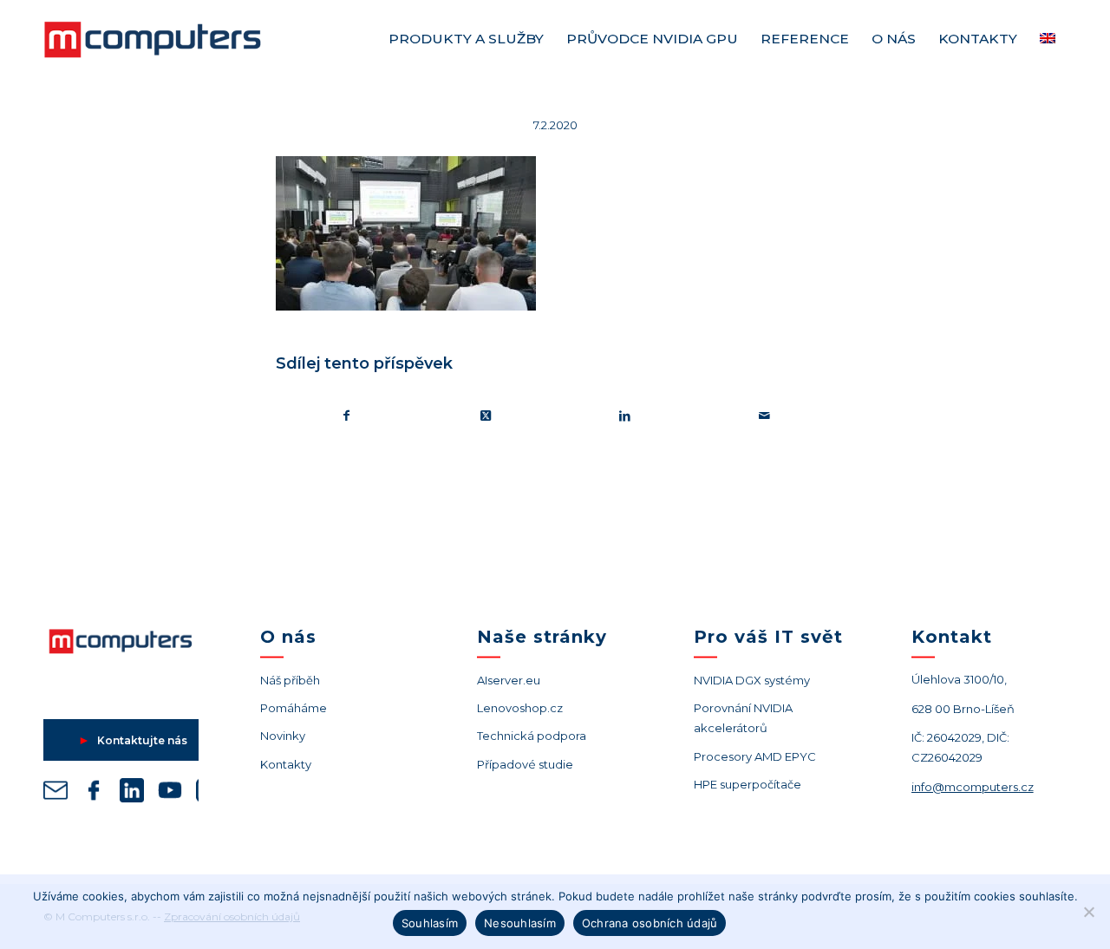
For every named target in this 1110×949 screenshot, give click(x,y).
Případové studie (525, 764)
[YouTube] (170, 793)
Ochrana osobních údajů (650, 923)
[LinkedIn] (132, 793)
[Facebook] (94, 793)
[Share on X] (486, 416)
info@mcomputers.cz (972, 787)
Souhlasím (430, 923)
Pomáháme (293, 708)
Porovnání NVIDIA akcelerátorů (743, 718)
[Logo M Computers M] (173, 39)
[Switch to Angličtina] (1047, 39)
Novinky (282, 736)
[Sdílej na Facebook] (346, 416)
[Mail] (55, 793)
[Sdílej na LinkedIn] (625, 416)
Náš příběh (290, 680)
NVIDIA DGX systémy (752, 680)
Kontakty (285, 764)
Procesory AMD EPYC (755, 756)
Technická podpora (531, 736)
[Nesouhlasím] (1088, 911)
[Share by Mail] (764, 416)
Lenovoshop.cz (520, 708)
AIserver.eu (508, 680)
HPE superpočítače (747, 784)
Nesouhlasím (520, 923)
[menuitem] (466, 39)
